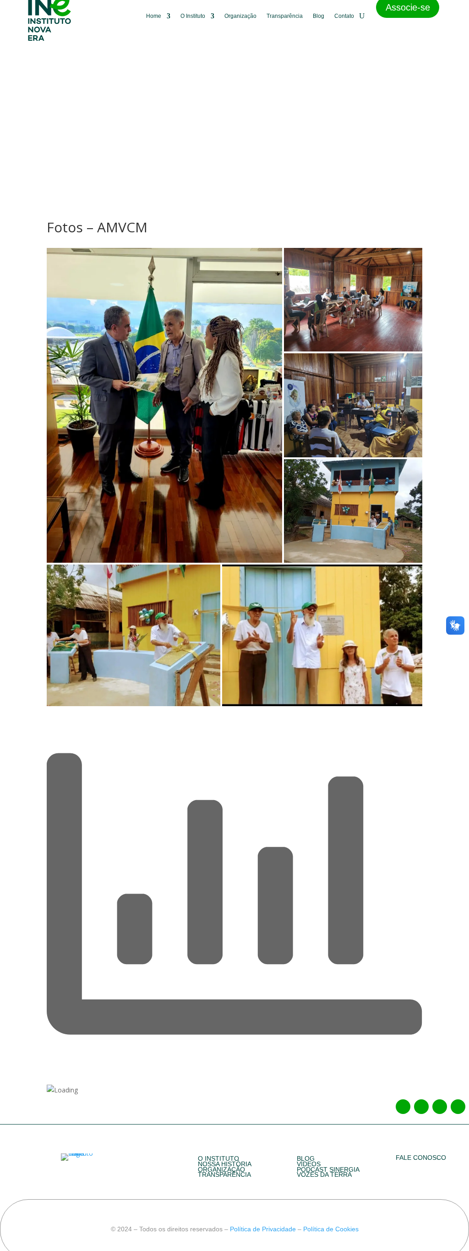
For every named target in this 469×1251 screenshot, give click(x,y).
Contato (344, 16)
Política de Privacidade (263, 1229)
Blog (318, 16)
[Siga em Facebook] (403, 1106)
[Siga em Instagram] (421, 1106)
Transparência (285, 16)
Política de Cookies (330, 1229)
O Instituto (192, 16)
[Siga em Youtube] (458, 1106)
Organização (240, 16)
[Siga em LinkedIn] (439, 1106)
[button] (164, 405)
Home (153, 16)
